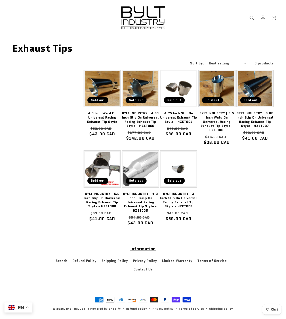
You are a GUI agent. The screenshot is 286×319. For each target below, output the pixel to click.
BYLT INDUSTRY (78, 308)
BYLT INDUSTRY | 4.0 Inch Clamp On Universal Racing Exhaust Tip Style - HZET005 (140, 202)
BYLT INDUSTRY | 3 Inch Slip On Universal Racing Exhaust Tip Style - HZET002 (178, 200)
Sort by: (197, 63)
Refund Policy (84, 260)
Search (61, 260)
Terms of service (191, 308)
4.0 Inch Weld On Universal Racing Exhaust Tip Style (102, 117)
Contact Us (143, 269)
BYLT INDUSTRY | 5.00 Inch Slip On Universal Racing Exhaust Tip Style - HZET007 (255, 119)
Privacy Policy (145, 260)
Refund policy (136, 308)
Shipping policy (221, 308)
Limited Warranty (177, 260)
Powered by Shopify (105, 308)
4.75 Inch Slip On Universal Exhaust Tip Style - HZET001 (178, 117)
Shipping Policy (114, 260)
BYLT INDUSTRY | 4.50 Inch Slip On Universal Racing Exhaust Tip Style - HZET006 (140, 119)
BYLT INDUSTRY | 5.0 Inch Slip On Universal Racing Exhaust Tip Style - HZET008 (102, 200)
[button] (252, 18)
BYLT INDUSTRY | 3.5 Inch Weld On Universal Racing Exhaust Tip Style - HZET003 (217, 121)
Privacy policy (163, 308)
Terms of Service (212, 260)
